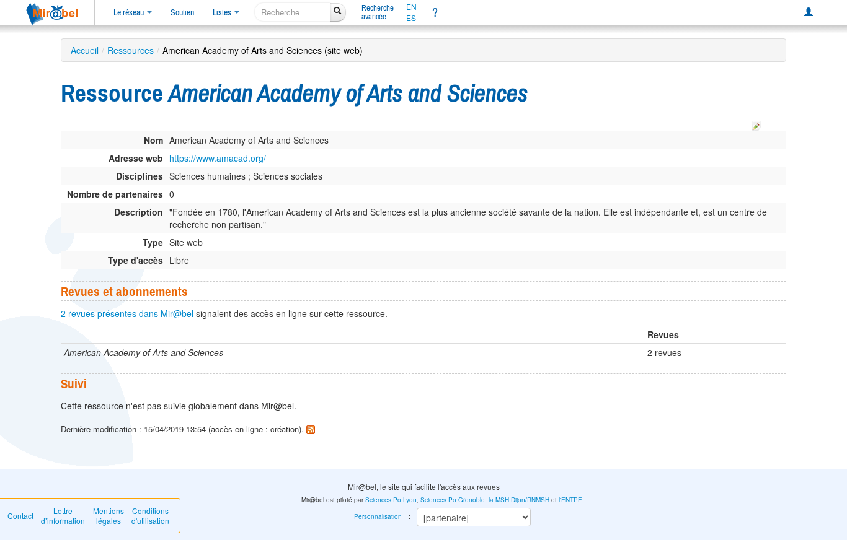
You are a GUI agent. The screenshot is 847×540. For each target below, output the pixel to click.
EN (411, 6)
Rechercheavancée (377, 12)
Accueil (85, 50)
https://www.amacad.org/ (217, 158)
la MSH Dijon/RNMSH (519, 499)
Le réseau (129, 12)
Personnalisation (378, 516)
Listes (223, 12)
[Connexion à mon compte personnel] (808, 12)
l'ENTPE (570, 499)
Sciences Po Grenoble (452, 499)
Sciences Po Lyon (391, 499)
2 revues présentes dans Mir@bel (127, 313)
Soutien (182, 12)
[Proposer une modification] (756, 124)
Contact (20, 515)
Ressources (130, 50)
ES (411, 18)
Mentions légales (108, 515)
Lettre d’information (63, 515)
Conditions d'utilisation (150, 515)
